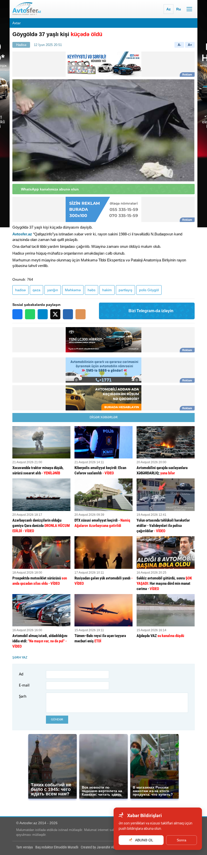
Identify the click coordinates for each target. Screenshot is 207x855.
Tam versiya (24, 847)
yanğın (52, 290)
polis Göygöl (149, 290)
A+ (190, 45)
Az (168, 9)
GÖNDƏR (57, 719)
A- (179, 45)
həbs (91, 290)
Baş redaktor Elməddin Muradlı (56, 847)
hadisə (20, 290)
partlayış (125, 290)
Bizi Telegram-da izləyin (150, 311)
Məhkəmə (73, 290)
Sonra (181, 840)
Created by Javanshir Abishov (101, 847)
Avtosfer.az (22, 234)
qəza (36, 290)
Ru (178, 9)
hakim (107, 290)
